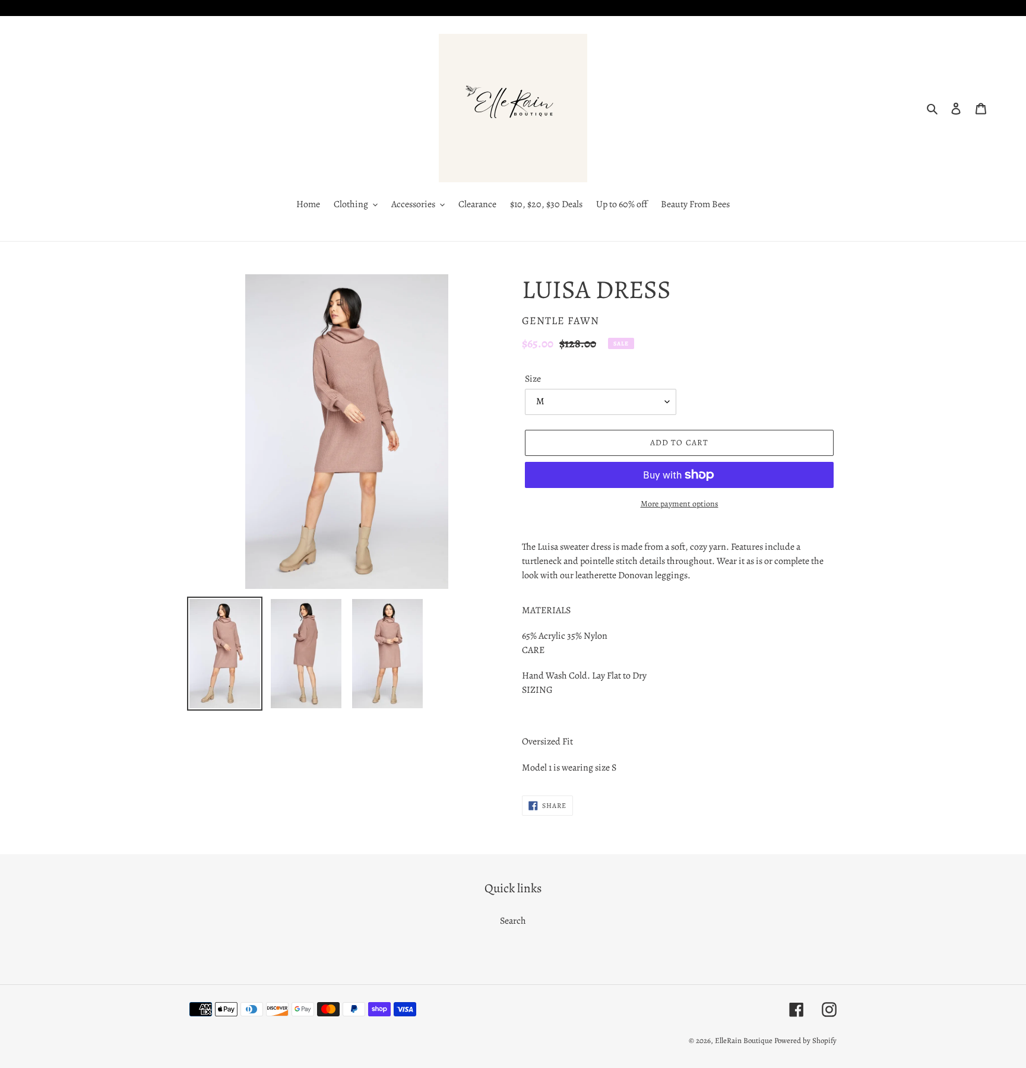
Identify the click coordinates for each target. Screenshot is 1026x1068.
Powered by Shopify (805, 1040)
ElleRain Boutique (743, 1040)
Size (533, 378)
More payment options (679, 503)
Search (513, 920)
